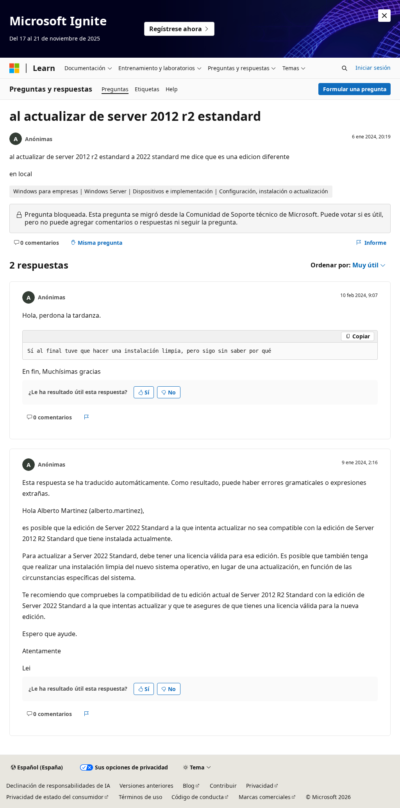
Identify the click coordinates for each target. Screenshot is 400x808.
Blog (189, 785)
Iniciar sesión (373, 67)
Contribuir (223, 785)
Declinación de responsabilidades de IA (58, 785)
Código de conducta (197, 797)
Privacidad (259, 785)
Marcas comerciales (265, 797)
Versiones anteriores (146, 785)
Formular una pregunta (354, 89)
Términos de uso (140, 797)
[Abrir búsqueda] (344, 68)
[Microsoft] (14, 68)
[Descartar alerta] (384, 15)
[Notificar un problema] (86, 417)
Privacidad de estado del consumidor (55, 797)
